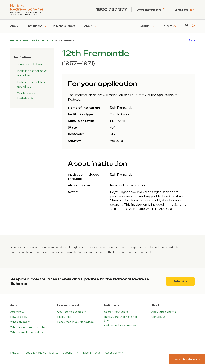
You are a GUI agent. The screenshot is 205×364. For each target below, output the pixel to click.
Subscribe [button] (184, 281)
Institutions (35, 25)
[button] (192, 40)
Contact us (158, 316)
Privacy (14, 352)
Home (14, 40)
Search (145, 25)
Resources (64, 316)
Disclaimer (91, 352)
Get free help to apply (71, 311)
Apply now (17, 311)
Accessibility (114, 352)
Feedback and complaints (41, 352)
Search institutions (30, 64)
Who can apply (20, 321)
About (88, 25)
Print (187, 25)
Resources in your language (75, 321)
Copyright (70, 352)
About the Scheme (163, 311)
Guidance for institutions (26, 95)
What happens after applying (29, 326)
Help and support (63, 25)
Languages (181, 9)
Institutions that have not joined (32, 73)
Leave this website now (186, 359)
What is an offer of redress (27, 332)
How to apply (18, 316)
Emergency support (148, 9)
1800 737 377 (111, 9)
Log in (168, 25)
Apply (14, 25)
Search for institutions (36, 40)
